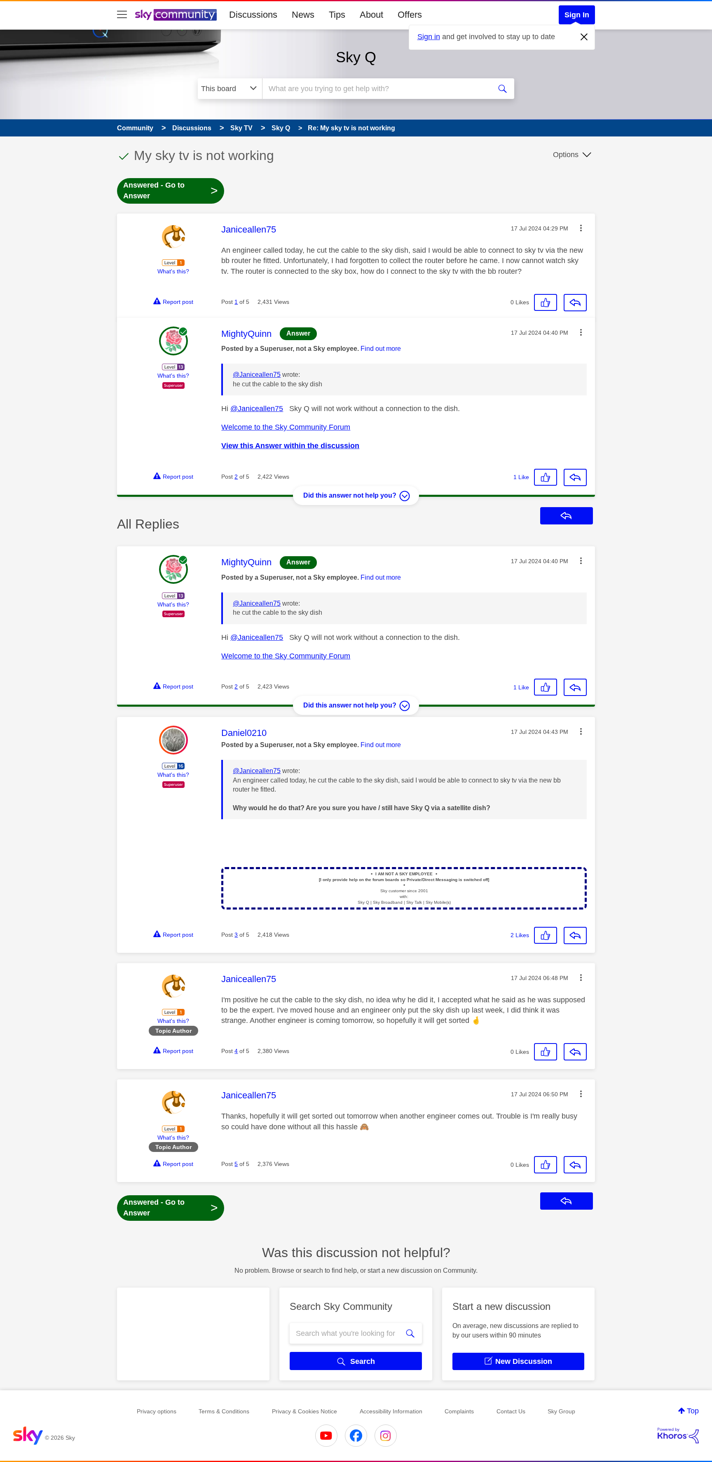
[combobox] (375, 88)
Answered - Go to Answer (170, 190)
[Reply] (575, 302)
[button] (581, 228)
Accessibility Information (391, 1411)
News (303, 14)
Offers (410, 14)
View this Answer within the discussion (290, 446)
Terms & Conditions (224, 1411)
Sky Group (561, 1411)
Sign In (576, 15)
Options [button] (565, 154)
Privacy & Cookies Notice (304, 1411)
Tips (337, 14)
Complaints (459, 1411)
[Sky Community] (176, 15)
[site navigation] (122, 15)
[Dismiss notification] (584, 37)
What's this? (173, 271)
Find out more (381, 348)
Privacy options (156, 1411)
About (371, 14)
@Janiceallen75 (257, 374)
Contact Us (511, 1411)
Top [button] (693, 1411)
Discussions (253, 14)
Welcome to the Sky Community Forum (285, 427)
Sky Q (356, 57)
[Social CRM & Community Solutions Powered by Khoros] (678, 1435)
